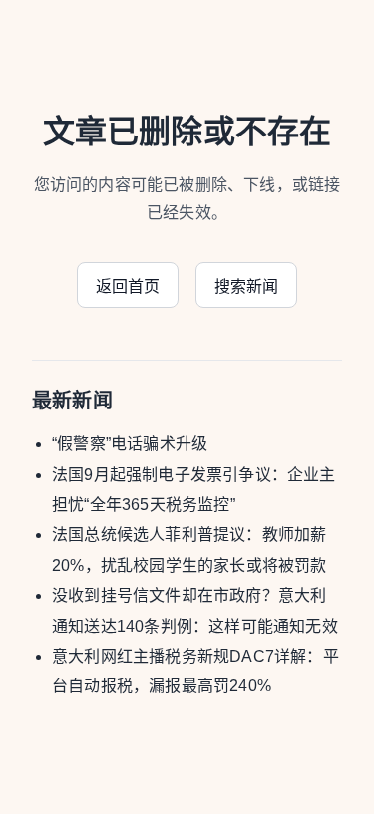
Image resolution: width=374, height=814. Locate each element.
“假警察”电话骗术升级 (129, 443)
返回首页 (128, 286)
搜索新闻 (246, 286)
